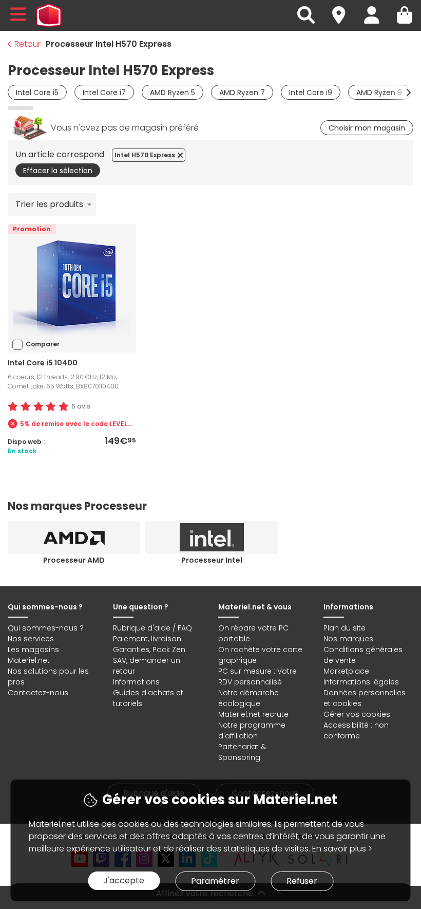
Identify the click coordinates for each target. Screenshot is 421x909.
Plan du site (344, 628)
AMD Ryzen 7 (242, 92)
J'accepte (123, 880)
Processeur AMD (74, 560)
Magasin (343, 9)
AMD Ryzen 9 (379, 92)
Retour (27, 44)
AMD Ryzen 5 (172, 92)
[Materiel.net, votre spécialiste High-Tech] (49, 15)
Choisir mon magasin (367, 128)
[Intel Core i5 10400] (72, 288)
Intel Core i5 (37, 92)
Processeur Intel (211, 560)
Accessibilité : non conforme (356, 730)
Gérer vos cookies (356, 714)
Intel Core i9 (310, 92)
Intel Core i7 (104, 92)
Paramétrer (215, 881)
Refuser (301, 881)
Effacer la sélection (57, 170)
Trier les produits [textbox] (49, 204)
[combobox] (52, 204)
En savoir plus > (342, 849)
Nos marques (348, 639)
